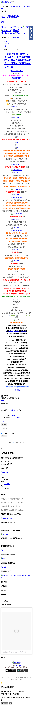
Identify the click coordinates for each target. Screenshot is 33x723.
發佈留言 (3, 436)
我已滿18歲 (4, 703)
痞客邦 (11, 410)
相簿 (5, 41)
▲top (2, 421)
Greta (2, 400)
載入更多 (3, 424)
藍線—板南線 (16, 417)
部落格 (6, 44)
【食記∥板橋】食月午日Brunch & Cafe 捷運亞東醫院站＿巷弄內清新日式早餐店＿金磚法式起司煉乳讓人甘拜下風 (17, 60)
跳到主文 (4, 22)
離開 (10, 703)
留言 (15, 410)
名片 (5, 46)
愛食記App (18, 665)
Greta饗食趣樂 (10, 17)
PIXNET (8, 677)
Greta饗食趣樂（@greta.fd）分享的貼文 (13, 652)
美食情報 (16, 38)
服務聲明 (19, 679)
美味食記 (15, 415)
